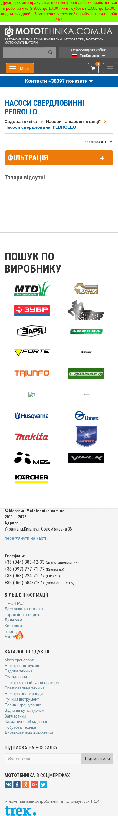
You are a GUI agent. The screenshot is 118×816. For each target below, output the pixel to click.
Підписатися (97, 758)
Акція (10, 636)
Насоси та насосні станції (73, 121)
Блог (9, 631)
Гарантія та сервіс (22, 614)
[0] (93, 68)
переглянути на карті (25, 538)
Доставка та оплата (24, 608)
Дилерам (13, 620)
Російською (89, 56)
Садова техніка (21, 121)
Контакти (13, 625)
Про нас (14, 603)
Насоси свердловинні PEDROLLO (40, 127)
